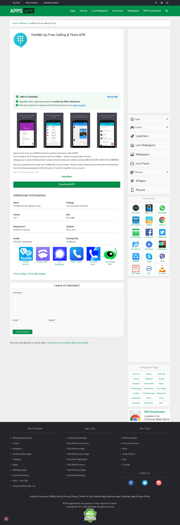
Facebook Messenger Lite (24, 486)
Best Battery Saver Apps (78, 454)
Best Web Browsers (76, 464)
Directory (43, 496)
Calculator (136, 384)
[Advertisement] (67, 69)
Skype (15, 464)
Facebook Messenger (22, 454)
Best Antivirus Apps (76, 448)
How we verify (112, 97)
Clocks (136, 379)
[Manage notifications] (6, 519)
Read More (67, 176)
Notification (148, 403)
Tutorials (126, 464)
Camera (161, 379)
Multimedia (136, 398)
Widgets (141, 180)
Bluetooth (161, 374)
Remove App (113, 496)
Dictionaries (149, 384)
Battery (149, 374)
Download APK (67, 184)
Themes (138, 172)
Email (16, 320)
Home (15, 23)
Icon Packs (142, 163)
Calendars (149, 379)
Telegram (17, 459)
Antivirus (136, 374)
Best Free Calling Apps (77, 459)
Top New (16, 3)
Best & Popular (32, 3)
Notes (148, 398)
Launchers (117, 10)
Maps (161, 384)
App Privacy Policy (140, 496)
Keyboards (161, 393)
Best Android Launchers (78, 443)
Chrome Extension (130, 443)
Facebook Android (21, 475)
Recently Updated (51, 3)
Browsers (136, 403)
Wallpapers (133, 10)
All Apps (23, 23)
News (124, 448)
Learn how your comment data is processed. (68, 343)
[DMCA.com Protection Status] (90, 515)
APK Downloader (152, 10)
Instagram (17, 448)
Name (52, 320)
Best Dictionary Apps (77, 470)
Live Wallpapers (100, 10)
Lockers (136, 393)
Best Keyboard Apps (77, 475)
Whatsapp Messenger (22, 438)
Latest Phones (128, 454)
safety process (79, 105)
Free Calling (21, 273)
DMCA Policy (56, 496)
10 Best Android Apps (77, 438)
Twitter (16, 443)
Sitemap (126, 496)
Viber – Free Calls (20, 480)
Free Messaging (37, 273)
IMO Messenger (20, 470)
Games (83, 10)
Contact (34, 496)
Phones (140, 190)
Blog (124, 459)
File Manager (136, 388)
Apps (73, 10)
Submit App (100, 496)
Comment (17, 292)
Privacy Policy (71, 496)
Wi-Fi (161, 403)
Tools (161, 398)
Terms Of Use (86, 496)
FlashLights (148, 388)
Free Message (149, 393)
